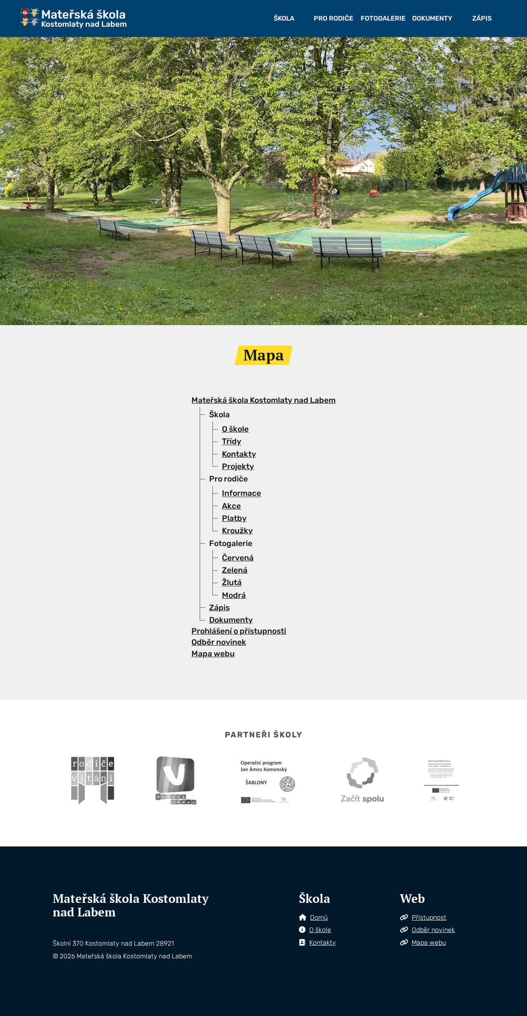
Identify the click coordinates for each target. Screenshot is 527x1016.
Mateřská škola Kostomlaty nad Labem (263, 400)
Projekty (238, 466)
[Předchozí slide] (52, 181)
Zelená (234, 570)
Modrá (234, 595)
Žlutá (232, 583)
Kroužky (237, 530)
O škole (235, 429)
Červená (238, 558)
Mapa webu (213, 653)
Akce (231, 506)
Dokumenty (432, 18)
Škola (284, 18)
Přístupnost (429, 917)
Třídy (231, 441)
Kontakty (239, 454)
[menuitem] (284, 18)
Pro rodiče (333, 18)
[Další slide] (474, 181)
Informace (241, 493)
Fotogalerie (383, 18)
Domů (319, 917)
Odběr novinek (218, 642)
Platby (234, 518)
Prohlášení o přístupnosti (238, 631)
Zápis (482, 18)
